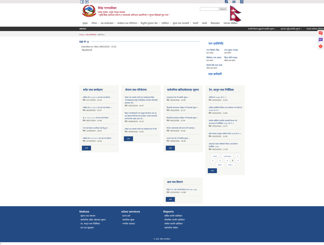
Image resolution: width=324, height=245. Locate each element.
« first (214, 156)
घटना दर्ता (126, 216)
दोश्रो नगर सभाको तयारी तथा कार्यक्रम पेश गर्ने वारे (141, 129)
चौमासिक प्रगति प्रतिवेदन (174, 220)
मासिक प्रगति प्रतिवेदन (173, 224)
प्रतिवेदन (165, 23)
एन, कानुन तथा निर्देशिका (90, 224)
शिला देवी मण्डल (230, 57)
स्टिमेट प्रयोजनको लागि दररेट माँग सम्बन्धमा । (181, 128)
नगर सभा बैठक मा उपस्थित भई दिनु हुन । (96, 128)
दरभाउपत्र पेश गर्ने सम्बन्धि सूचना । (178, 97)
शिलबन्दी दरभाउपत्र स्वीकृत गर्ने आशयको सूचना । (182, 108)
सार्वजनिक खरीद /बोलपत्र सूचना (93, 220)
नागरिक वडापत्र (128, 224)
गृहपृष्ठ (85, 23)
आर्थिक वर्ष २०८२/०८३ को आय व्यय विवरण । (97, 108)
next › (220, 165)
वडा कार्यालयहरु (107, 23)
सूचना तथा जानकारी (181, 23)
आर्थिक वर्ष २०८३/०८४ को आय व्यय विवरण (96, 97)
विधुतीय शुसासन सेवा (149, 23)
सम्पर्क (204, 23)
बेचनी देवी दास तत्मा (214, 65)
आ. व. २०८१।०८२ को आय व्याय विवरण (96, 118)
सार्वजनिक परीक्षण (171, 228)
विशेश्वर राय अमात (213, 57)
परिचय (94, 23)
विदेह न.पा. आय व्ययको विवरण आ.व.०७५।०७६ (182, 190)
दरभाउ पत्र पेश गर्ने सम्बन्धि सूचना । (178, 138)
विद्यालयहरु (215, 23)
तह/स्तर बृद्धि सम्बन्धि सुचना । (288, 29)
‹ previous (227, 156)
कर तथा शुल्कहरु (87, 228)
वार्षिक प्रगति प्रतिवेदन (173, 216)
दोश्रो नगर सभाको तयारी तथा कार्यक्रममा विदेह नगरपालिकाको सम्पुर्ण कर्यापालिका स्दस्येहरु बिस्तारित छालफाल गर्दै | (141, 100)
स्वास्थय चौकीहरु (230, 23)
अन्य (86, 148)
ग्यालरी (195, 23)
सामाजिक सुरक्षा (128, 220)
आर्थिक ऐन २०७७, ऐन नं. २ (217, 97)
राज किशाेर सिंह (212, 50)
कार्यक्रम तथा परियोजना (127, 23)
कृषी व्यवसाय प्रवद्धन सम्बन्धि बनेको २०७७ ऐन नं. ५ (225, 134)
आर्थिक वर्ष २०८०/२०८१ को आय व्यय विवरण (97, 138)
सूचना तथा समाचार (87, 216)
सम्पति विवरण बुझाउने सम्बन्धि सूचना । (259, 29)
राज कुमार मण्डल (231, 50)
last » (231, 165)
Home (81, 35)
